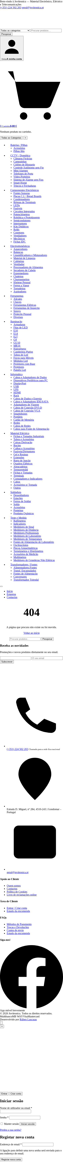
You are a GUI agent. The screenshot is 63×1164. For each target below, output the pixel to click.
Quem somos (14, 885)
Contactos (12, 597)
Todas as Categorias (11, 138)
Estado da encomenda (18, 911)
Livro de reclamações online (22, 894)
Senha (4, 1117)
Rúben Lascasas (28, 1019)
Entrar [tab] (4, 1093)
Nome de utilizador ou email (16, 1108)
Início (10, 591)
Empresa (11, 594)
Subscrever (6, 661)
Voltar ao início (32, 632)
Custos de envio (15, 930)
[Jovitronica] (31, 686)
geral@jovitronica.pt (33, 7)
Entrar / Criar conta (17, 908)
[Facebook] (31, 1007)
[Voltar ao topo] (1, 1023)
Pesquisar (6, 34)
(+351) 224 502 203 (10, 7)
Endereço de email (11, 1144)
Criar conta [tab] (16, 1093)
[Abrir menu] (1, 586)
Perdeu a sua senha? (10, 1129)
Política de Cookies (17, 891)
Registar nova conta (11, 1159)
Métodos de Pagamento (19, 924)
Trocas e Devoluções (18, 927)
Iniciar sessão (28, 1124)
